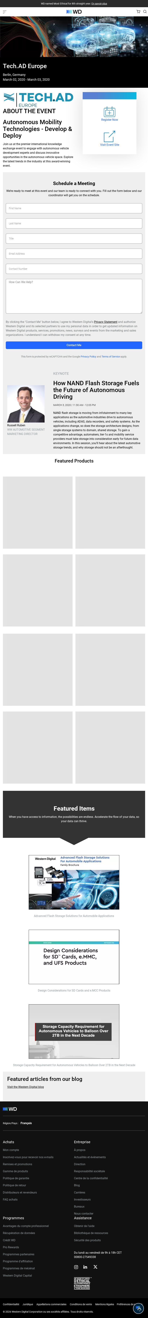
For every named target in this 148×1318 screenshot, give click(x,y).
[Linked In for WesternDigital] (85, 1267)
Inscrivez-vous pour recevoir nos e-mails (28, 1157)
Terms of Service (111, 356)
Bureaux (79, 1206)
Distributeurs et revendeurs (20, 1192)
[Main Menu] (5, 11)
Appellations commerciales (51, 1304)
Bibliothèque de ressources (91, 1233)
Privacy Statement (105, 322)
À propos (79, 1150)
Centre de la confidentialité (91, 1178)
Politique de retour (14, 1185)
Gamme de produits (15, 1171)
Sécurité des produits (87, 1240)
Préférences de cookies (129, 1304)
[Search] (145, 11)
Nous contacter (83, 1213)
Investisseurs (82, 1199)
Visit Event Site (109, 144)
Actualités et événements (90, 1157)
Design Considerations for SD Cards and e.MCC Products (74, 990)
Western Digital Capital (17, 1275)
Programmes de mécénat (19, 1268)
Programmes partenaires (18, 1254)
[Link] (109, 137)
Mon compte (11, 1150)
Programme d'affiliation (18, 1261)
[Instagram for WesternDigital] (76, 1267)
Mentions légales (104, 1304)
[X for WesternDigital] (95, 1267)
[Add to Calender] (109, 112)
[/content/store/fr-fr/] (74, 11)
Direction (79, 1164)
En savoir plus (99, 3)
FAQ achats (10, 1199)
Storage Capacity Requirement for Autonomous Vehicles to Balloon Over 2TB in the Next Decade (74, 1065)
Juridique (28, 1304)
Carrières (79, 1192)
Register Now (109, 119)
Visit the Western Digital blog (25, 1087)
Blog (77, 1185)
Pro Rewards (11, 1247)
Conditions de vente (81, 1304)
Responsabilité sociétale (89, 1171)
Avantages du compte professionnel (26, 1226)
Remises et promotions (17, 1164)
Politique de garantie (16, 1178)
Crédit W (8, 1240)
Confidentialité (11, 1304)
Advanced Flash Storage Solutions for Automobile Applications (74, 916)
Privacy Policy (88, 356)
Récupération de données (19, 1233)
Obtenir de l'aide (84, 1226)
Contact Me (74, 345)
